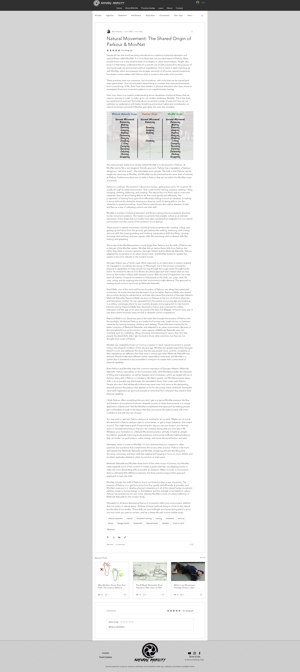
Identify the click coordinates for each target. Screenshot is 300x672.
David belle (137, 523)
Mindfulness (136, 15)
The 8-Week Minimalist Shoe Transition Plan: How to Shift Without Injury (149, 586)
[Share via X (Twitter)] (113, 537)
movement (170, 518)
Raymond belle (152, 523)
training (159, 518)
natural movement (115, 518)
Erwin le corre (178, 523)
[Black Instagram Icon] (194, 653)
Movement (122, 15)
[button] (161, 8)
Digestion (110, 15)
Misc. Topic (178, 15)
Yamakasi (165, 523)
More (190, 15)
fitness (110, 523)
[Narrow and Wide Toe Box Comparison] (112, 571)
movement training (144, 518)
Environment (164, 15)
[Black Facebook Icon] (199, 653)
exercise (181, 518)
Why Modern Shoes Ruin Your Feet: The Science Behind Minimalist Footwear (112, 586)
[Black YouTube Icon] (189, 653)
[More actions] (192, 31)
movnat (130, 518)
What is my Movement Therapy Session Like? (184, 586)
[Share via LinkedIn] (119, 537)
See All (202, 558)
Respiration (150, 15)
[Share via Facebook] (108, 537)
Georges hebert (123, 523)
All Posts (98, 15)
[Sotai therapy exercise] (188, 571)
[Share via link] (125, 537)
